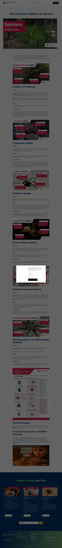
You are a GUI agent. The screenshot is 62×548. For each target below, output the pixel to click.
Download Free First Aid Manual (33, 279)
